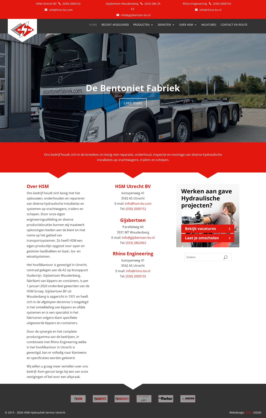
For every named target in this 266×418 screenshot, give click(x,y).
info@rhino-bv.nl (210, 10)
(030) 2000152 (72, 3)
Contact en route (234, 24)
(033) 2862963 (136, 243)
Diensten (164, 24)
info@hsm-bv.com (61, 10)
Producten (141, 24)
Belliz (249, 412)
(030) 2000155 (222, 3)
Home (93, 24)
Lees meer (133, 103)
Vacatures (208, 24)
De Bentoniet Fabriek (133, 88)
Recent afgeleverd (115, 24)
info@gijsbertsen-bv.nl (136, 15)
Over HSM (186, 24)
